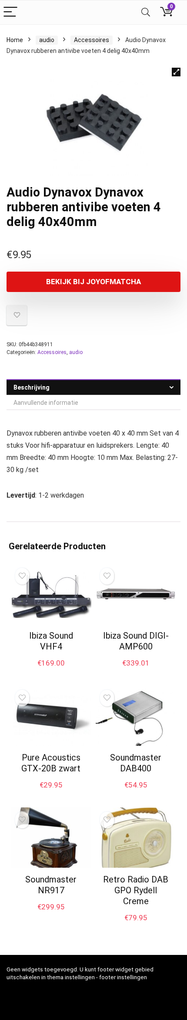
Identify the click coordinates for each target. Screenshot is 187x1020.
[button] (176, 72)
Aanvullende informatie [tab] (45, 402)
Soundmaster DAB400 (135, 763)
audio (46, 39)
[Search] (145, 12)
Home (15, 39)
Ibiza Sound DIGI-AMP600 (136, 641)
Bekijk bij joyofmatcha (93, 281)
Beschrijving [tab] (31, 387)
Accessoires (91, 39)
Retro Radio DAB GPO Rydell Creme (135, 890)
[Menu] (10, 12)
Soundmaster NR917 (51, 884)
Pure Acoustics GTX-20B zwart (50, 763)
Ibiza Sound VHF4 (51, 641)
